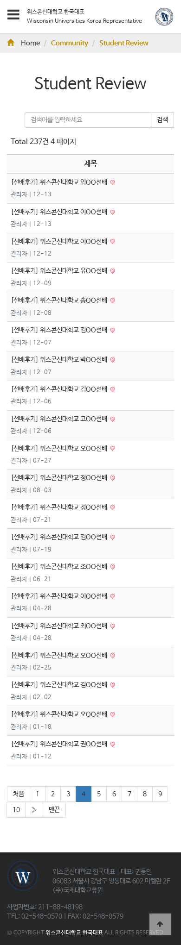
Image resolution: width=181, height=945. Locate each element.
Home (30, 43)
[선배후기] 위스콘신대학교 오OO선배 (60, 448)
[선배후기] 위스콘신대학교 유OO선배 (60, 271)
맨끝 (54, 810)
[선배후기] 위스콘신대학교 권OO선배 (60, 744)
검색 (162, 120)
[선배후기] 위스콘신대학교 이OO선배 (60, 212)
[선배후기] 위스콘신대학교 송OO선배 (60, 300)
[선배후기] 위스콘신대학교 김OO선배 (60, 330)
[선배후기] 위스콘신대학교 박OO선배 (60, 359)
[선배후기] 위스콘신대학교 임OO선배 (60, 182)
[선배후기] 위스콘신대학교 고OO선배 (60, 419)
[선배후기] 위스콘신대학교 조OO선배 (60, 566)
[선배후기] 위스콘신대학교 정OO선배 (60, 478)
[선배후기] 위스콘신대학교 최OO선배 (60, 626)
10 (16, 810)
